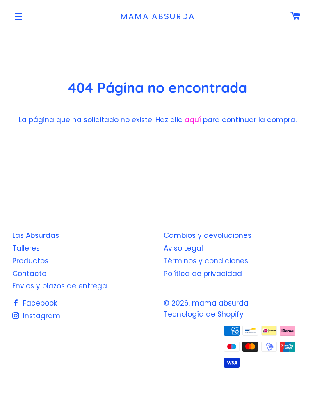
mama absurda (157, 16)
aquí (193, 120)
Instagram (40, 316)
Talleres (26, 248)
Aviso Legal (183, 248)
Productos (30, 261)
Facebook (39, 303)
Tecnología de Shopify (204, 314)
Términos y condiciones (206, 261)
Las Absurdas (35, 235)
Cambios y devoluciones (207, 235)
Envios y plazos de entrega (59, 286)
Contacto (29, 273)
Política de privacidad (203, 273)
